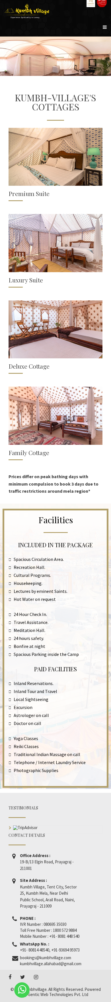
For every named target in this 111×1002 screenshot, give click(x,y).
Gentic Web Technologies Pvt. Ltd (58, 994)
